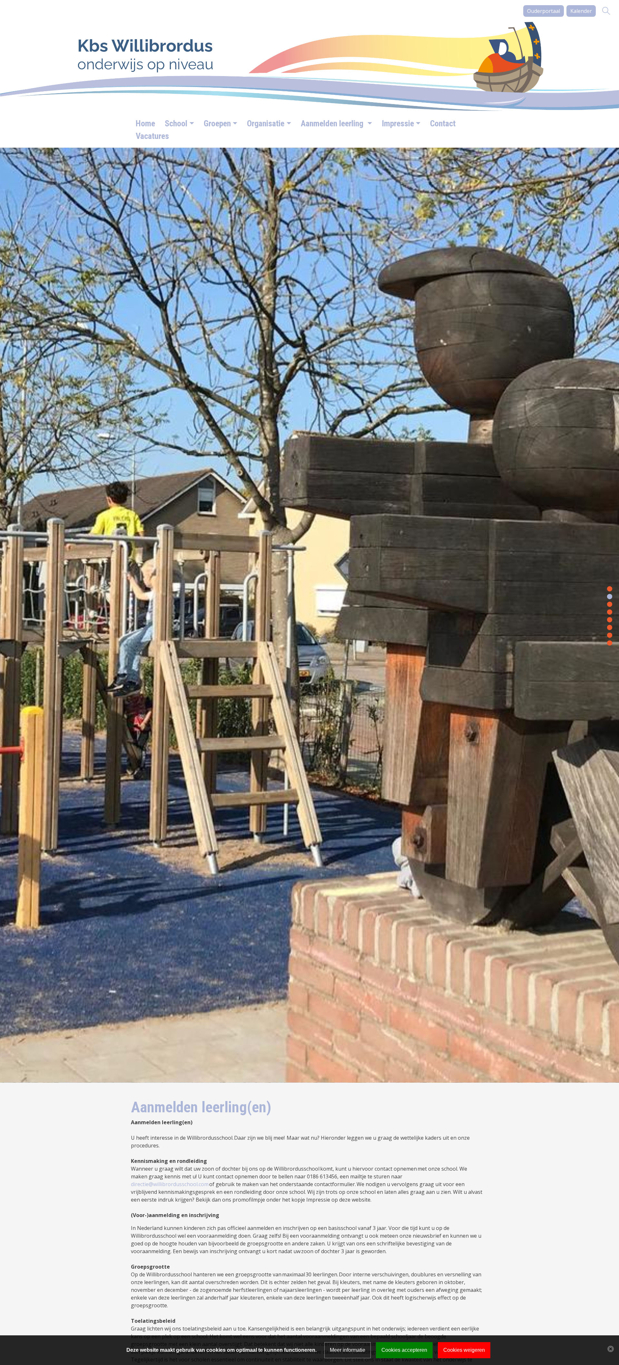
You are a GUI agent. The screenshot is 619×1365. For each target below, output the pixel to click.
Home (145, 123)
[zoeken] (606, 11)
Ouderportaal (543, 11)
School (176, 123)
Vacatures (152, 136)
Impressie (398, 123)
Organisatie (265, 123)
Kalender (581, 11)
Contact (443, 123)
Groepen (217, 123)
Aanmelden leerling (333, 123)
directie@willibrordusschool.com (170, 1184)
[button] (610, 588)
